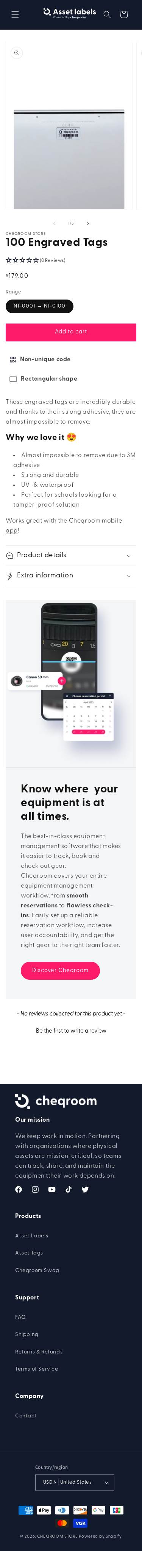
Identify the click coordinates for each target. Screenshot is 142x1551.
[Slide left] (54, 223)
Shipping (27, 1334)
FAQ (20, 1317)
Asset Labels (31, 1236)
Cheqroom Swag (37, 1271)
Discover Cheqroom (60, 970)
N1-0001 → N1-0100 (40, 306)
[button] (15, 14)
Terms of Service (36, 1369)
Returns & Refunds (38, 1352)
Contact (26, 1416)
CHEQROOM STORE (57, 1537)
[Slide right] (88, 223)
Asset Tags (29, 1253)
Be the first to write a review (71, 1031)
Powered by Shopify (100, 1537)
